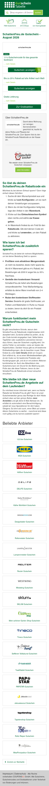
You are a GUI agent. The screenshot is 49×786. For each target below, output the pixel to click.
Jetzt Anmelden (23, 170)
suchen (38, 12)
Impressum (8, 773)
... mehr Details (9, 64)
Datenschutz (20, 773)
